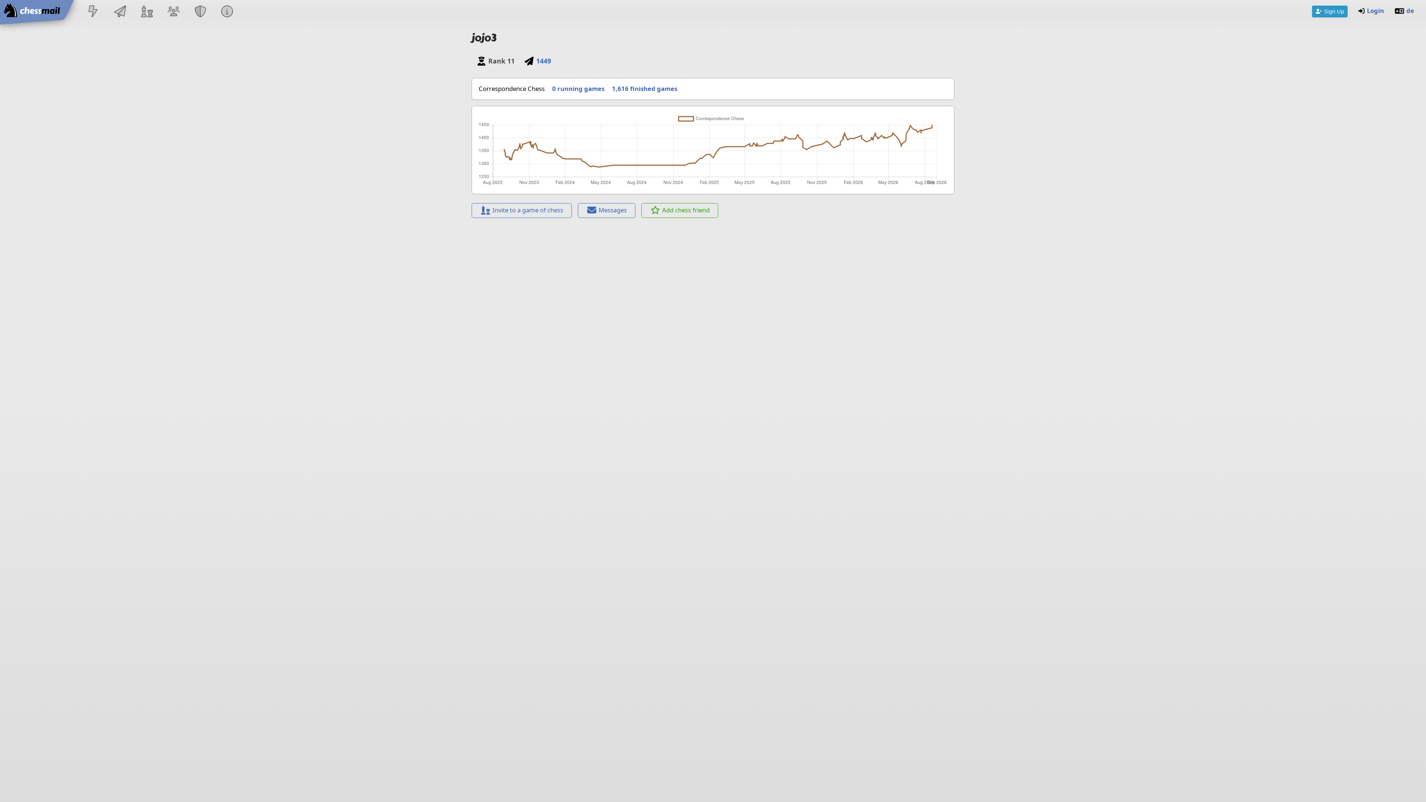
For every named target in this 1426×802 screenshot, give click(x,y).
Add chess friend (686, 210)
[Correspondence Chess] (120, 12)
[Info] (227, 12)
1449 (543, 60)
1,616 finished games (644, 88)
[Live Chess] (93, 12)
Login (1375, 10)
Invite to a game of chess (527, 210)
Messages (613, 210)
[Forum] (173, 12)
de (1410, 10)
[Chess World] (146, 12)
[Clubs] (200, 12)
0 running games (578, 88)
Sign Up (1334, 11)
